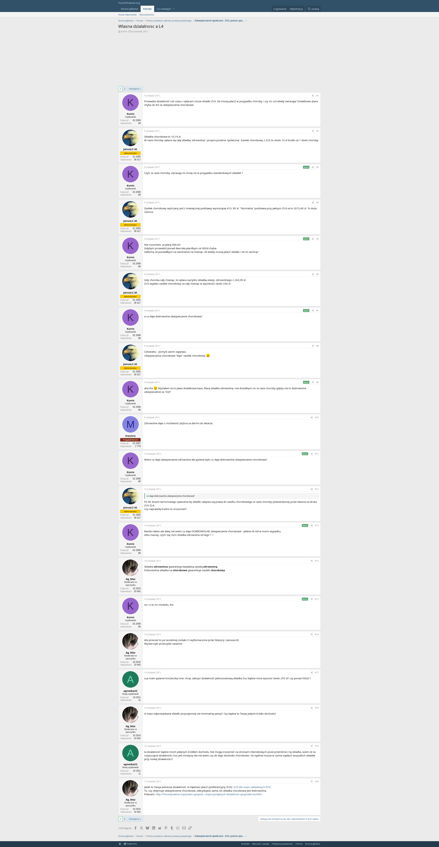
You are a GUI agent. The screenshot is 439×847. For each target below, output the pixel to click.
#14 (317, 560)
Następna (134, 88)
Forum (147, 8)
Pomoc (299, 843)
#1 (317, 95)
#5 (317, 238)
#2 (317, 131)
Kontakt (245, 843)
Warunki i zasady (260, 843)
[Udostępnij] (313, 96)
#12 (317, 489)
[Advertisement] (219, 59)
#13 (317, 525)
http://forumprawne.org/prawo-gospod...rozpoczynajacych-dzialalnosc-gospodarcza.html (209, 794)
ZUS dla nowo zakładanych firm (252, 787)
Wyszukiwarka (146, 14)
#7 (317, 310)
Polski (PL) (131, 843)
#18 (317, 707)
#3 (317, 167)
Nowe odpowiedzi (127, 14)
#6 (317, 274)
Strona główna (129, 8)
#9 (317, 382)
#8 (317, 345)
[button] (174, 9)
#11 (317, 453)
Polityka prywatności (282, 843)
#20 (317, 781)
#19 (317, 746)
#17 (317, 672)
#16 (317, 634)
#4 (317, 202)
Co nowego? (164, 8)
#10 (317, 417)
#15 (317, 599)
